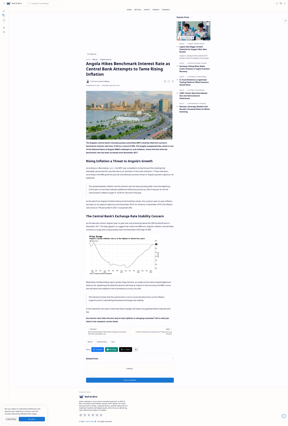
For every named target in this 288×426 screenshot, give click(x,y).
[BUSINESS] (166, 9)
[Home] (4, 11)
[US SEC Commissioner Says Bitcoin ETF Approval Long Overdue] (152, 331)
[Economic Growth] (195, 63)
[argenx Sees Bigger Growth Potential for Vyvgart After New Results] (193, 30)
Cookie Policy (11, 419)
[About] (4, 27)
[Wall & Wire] (8, 3)
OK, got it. (32, 419)
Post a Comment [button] (130, 380)
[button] (4, 3)
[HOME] (129, 9)
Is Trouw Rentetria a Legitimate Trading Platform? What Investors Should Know (194, 82)
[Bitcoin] (90, 342)
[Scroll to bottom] (284, 416)
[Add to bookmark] (208, 23)
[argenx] (191, 44)
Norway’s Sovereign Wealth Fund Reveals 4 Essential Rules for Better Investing (194, 109)
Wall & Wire (17, 3)
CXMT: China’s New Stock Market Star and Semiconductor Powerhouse (193, 95)
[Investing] (202, 103)
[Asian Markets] (200, 90)
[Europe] (204, 63)
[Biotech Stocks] (199, 44)
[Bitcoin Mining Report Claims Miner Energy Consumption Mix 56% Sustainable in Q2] (108, 331)
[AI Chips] (192, 90)
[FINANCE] (156, 9)
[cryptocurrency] (102, 342)
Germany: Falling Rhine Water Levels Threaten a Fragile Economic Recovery (194, 69)
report (111, 168)
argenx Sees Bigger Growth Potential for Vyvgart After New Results (193, 49)
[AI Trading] (192, 77)
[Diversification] (194, 103)
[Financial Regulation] (203, 77)
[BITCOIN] (137, 9)
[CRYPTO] (146, 9)
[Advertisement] (130, 32)
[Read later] (165, 81)
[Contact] (4, 32)
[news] (112, 342)
